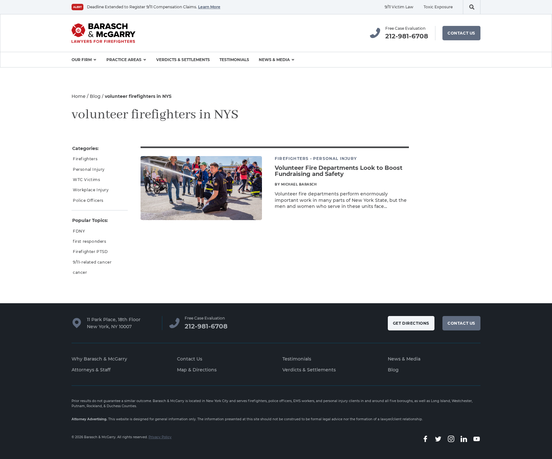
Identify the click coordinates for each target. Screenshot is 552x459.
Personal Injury (89, 169)
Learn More (209, 6)
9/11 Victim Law (399, 6)
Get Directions (411, 323)
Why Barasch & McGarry (99, 359)
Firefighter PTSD (90, 251)
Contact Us (461, 33)
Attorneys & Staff (91, 370)
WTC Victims (86, 179)
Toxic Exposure (438, 6)
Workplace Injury (91, 189)
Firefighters (85, 158)
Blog (95, 96)
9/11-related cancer (92, 262)
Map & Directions (197, 370)
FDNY (79, 231)
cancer (80, 272)
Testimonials (234, 59)
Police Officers (88, 200)
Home (79, 96)
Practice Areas (124, 59)
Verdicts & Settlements (183, 59)
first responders (89, 241)
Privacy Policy (160, 437)
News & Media (274, 59)
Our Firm (82, 59)
